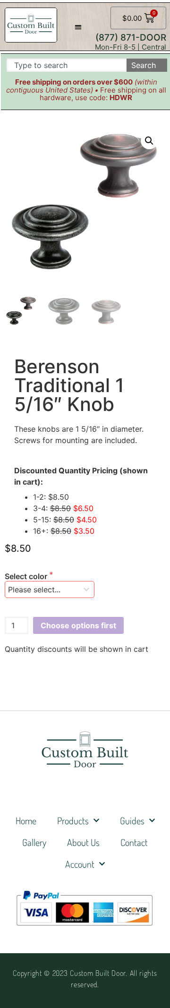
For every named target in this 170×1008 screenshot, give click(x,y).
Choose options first (78, 625)
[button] (78, 26)
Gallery (34, 842)
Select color (27, 576)
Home (26, 820)
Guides (132, 820)
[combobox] (67, 65)
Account (79, 864)
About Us (83, 842)
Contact (134, 842)
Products (73, 820)
